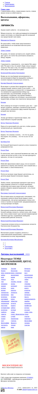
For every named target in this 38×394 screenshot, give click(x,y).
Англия (13, 268)
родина (26, 308)
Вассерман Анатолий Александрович (13, 193)
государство (28, 277)
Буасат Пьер (5, 150)
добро (26, 279)
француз (13, 323)
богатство (14, 271)
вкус (25, 273)
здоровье (27, 284)
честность (4, 325)
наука (13, 299)
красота (13, 290)
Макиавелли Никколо (8, 40)
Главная (7, 2)
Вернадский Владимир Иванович (12, 207)
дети (12, 279)
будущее (27, 271)
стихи (26, 314)
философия (28, 321)
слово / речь (28, 312)
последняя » (9, 248)
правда (13, 305)
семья (13, 312)
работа (13, 308)
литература (4, 292)
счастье (26, 316)
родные (13, 310)
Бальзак (3, 102)
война (3, 275)
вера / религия (6, 273)
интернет (14, 286)
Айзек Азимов (5, 50)
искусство (27, 286)
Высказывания (10, 6)
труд (2, 321)
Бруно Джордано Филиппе (10, 123)
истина (3, 288)
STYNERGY (30, 377)
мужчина (4, 297)
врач (2, 277)
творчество (14, 318)
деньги (3, 279)
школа (3, 327)
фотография (5, 323)
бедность (27, 268)
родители (4, 310)
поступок (4, 305)
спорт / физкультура (17, 314)
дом (2, 281)
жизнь (13, 284)
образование (5, 301)
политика (27, 303)
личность (14, 292)
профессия (27, 305)
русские (27, 310)
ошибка (27, 301)
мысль (26, 297)
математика (5, 295)
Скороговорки (9, 4)
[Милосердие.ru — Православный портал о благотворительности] (12, 369)
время (13, 277)
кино (12, 288)
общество (14, 301)
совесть (3, 314)
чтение (13, 325)
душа (26, 281)
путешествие (5, 308)
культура (27, 290)
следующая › (9, 246)
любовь (26, 292)
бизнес (3, 271)
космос (3, 290)
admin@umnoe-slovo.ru (29, 389)
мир (12, 295)
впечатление (28, 275)
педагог (13, 303)
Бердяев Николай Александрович (12, 83)
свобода (3, 312)
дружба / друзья (16, 281)
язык (12, 327)
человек (27, 323)
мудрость (27, 295)
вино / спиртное (16, 273)
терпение (27, 318)
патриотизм (5, 303)
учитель (13, 321)
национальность (29, 299)
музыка (13, 297)
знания (3, 286)
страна (3, 316)
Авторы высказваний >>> (15, 254)
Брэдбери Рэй (5, 142)
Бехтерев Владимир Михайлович (12, 239)
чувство (27, 325)
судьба (13, 316)
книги (26, 288)
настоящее (4, 299)
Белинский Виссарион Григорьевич (13, 73)
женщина (4, 284)
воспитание (15, 275)
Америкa (4, 268)
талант (3, 318)
